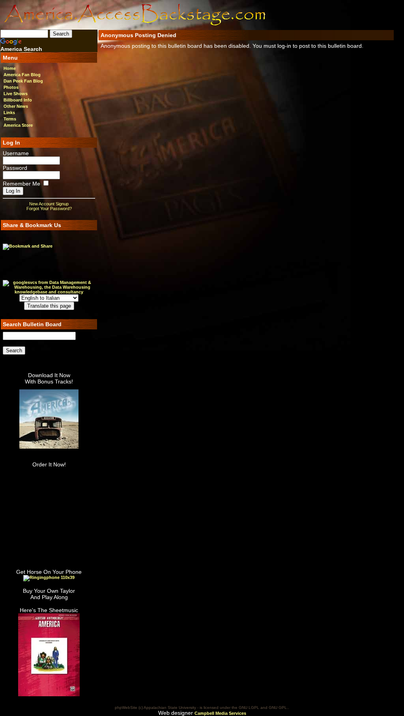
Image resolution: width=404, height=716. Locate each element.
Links (9, 112)
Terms (10, 119)
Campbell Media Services (220, 713)
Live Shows (16, 93)
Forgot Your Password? (49, 208)
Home (10, 68)
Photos (11, 87)
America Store (18, 125)
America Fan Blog (22, 74)
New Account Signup (49, 203)
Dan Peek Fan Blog (23, 81)
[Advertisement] (316, 14)
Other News (16, 106)
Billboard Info (18, 100)
